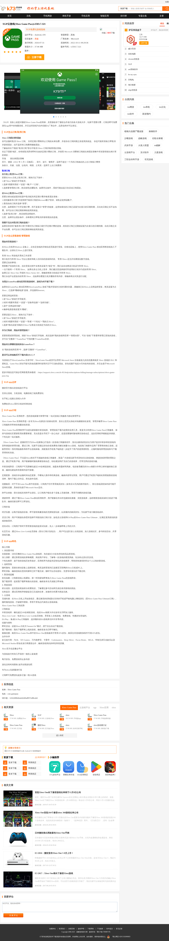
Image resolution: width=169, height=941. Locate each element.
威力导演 (130, 49)
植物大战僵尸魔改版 (133, 131)
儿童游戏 (158, 152)
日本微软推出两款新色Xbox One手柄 (52, 833)
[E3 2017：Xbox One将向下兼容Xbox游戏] (17, 879)
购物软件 (153, 131)
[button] (53, 116)
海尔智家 (130, 85)
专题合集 (142, 16)
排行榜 (123, 16)
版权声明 (81, 929)
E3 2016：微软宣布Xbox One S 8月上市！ (54, 853)
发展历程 (71, 929)
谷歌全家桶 (157, 138)
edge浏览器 (131, 90)
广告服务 (100, 929)
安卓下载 (13, 762)
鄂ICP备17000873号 (103, 932)
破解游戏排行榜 (82, 932)
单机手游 (66, 16)
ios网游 (130, 107)
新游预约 (146, 114)
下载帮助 (90, 929)
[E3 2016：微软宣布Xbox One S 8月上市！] (17, 859)
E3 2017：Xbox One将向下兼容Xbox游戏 (54, 873)
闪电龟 (129, 80)
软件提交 (109, 929)
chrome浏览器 (132, 59)
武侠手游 (128, 145)
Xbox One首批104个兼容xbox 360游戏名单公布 (56, 812)
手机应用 (85, 16)
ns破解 (157, 145)
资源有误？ (42, 757)
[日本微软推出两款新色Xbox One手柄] (17, 839)
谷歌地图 (130, 54)
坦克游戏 (149, 159)
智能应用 (104, 16)
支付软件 (144, 152)
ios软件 (130, 114)
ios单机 (146, 107)
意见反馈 (119, 929)
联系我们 (62, 929)
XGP (128, 64)
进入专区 (60, 735)
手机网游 (47, 16)
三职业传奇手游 (131, 159)
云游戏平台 (129, 152)
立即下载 (144, 43)
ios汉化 (162, 107)
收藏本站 (52, 929)
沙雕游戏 (128, 138)
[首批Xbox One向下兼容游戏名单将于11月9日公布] (17, 798)
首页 (9, 16)
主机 (28, 16)
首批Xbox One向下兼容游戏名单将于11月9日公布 (58, 792)
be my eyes (131, 75)
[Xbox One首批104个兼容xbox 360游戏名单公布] (17, 819)
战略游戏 (142, 138)
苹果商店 (32, 762)
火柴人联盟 (143, 145)
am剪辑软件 (131, 69)
